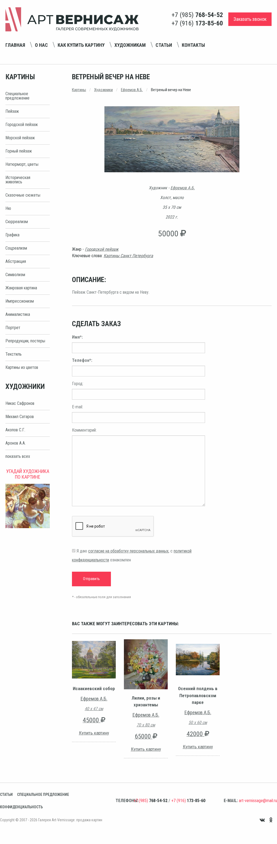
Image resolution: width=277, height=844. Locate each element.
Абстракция (15, 261)
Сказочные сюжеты (22, 195)
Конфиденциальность (21, 807)
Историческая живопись (17, 179)
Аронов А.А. (15, 443)
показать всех (17, 456)
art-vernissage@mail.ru (258, 800)
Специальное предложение (17, 96)
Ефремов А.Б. (132, 89)
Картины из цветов (21, 367)
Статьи (164, 45)
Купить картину (94, 733)
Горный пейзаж (18, 151)
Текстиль (13, 354)
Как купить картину (81, 45)
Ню (8, 208)
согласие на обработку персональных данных (128, 551)
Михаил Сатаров (19, 416)
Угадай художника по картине (27, 474)
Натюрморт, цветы (21, 164)
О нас (41, 45)
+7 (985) (197, 15)
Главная (15, 45)
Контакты (193, 45)
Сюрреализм (16, 221)
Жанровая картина (21, 287)
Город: (77, 383)
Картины (79, 89)
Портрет (12, 327)
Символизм (15, 274)
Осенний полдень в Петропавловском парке (197, 695)
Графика (12, 234)
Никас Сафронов (19, 403)
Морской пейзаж (20, 137)
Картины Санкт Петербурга (128, 255)
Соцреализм (16, 248)
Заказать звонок (249, 19)
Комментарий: (84, 430)
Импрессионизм (19, 301)
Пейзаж (12, 111)
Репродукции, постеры (25, 340)
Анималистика (17, 314)
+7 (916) (197, 23)
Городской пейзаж (21, 124)
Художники (103, 89)
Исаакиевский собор (94, 688)
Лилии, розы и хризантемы (145, 701)
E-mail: (77, 406)
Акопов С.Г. (15, 429)
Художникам (130, 45)
